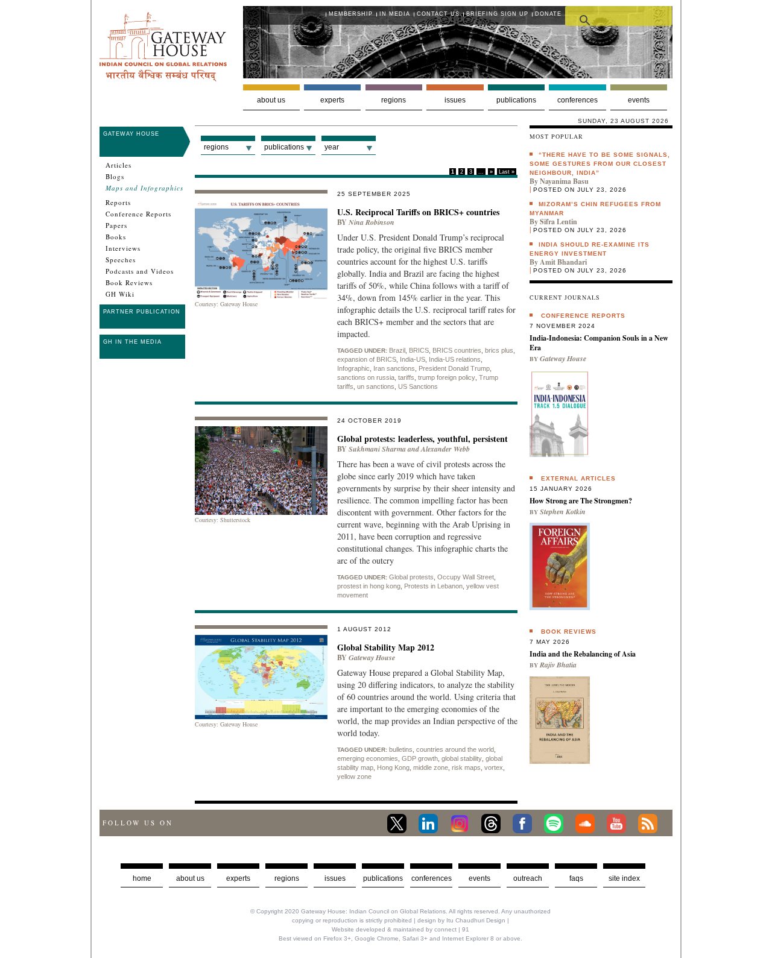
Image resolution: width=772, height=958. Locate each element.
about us (190, 878)
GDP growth (420, 758)
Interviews (123, 248)
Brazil (397, 350)
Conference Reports (138, 214)
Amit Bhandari (563, 262)
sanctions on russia (365, 377)
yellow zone (354, 776)
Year (331, 147)
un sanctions (375, 386)
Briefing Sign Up (497, 14)
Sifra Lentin (558, 221)
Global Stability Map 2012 (385, 647)
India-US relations (455, 359)
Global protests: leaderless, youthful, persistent (422, 438)
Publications (516, 100)
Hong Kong (393, 767)
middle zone (430, 767)
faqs (576, 878)
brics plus (499, 350)
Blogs (115, 176)
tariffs (406, 377)
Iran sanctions (394, 368)
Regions (393, 100)
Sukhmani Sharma (377, 449)
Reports (118, 202)
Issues (455, 100)
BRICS (419, 350)
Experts (332, 100)
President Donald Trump (454, 368)
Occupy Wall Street (465, 577)
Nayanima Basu (564, 181)
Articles (118, 165)
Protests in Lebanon (433, 586)
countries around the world (455, 749)
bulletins (401, 749)
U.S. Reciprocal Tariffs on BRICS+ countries (418, 212)
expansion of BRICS (366, 359)
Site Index (624, 878)
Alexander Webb (445, 449)
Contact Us (438, 14)
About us (271, 100)
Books (116, 237)
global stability (461, 758)
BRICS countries (456, 350)
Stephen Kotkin (563, 511)
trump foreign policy (446, 377)
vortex (493, 767)
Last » (506, 172)
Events (639, 100)
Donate (548, 14)
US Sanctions (418, 386)
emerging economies (367, 758)
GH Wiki (120, 294)
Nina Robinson (371, 222)
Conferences (577, 100)
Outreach (527, 878)
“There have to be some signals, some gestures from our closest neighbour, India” (600, 163)
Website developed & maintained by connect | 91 (400, 929)
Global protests (411, 577)
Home (142, 878)
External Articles (578, 478)
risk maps (466, 767)
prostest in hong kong (368, 586)
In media (394, 14)
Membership (351, 14)
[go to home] (163, 78)
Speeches (121, 260)
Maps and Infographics (144, 188)
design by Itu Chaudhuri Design (461, 920)
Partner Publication (141, 312)
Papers (116, 225)
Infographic (353, 368)
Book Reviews (129, 283)
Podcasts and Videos (140, 271)
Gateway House (131, 134)
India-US (412, 359)
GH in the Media (132, 342)
